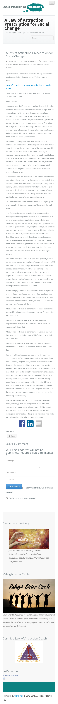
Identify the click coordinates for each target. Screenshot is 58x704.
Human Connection (25, 64)
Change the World (48, 61)
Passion (46, 64)
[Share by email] (39, 423)
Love (34, 64)
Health (15, 64)
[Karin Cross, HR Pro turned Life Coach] (4, 678)
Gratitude (9, 64)
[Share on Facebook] (22, 423)
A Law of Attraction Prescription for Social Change (29, 54)
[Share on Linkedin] (30, 423)
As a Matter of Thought (10, 675)
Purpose (9, 68)
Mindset (40, 64)
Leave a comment (30, 61)
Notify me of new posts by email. (22, 498)
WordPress (18, 696)
